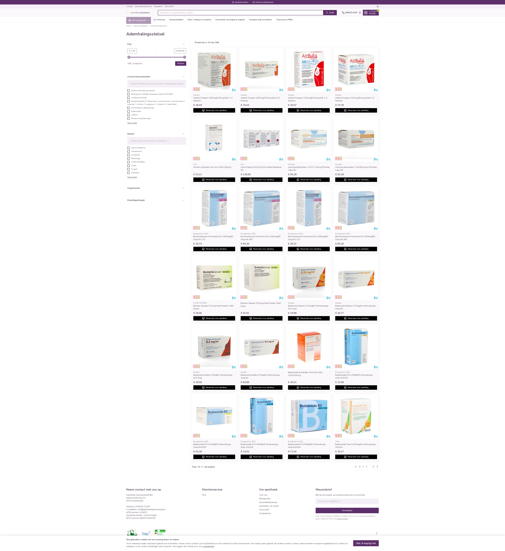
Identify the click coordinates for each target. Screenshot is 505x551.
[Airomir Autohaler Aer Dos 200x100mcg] (214, 139)
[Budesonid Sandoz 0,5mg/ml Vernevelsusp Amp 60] (261, 346)
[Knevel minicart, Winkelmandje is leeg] (365, 12)
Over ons (263, 495)
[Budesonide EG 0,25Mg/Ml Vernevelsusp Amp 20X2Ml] (356, 346)
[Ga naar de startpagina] (139, 13)
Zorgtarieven (265, 513)
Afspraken (158, 6)
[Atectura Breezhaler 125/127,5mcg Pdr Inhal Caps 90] (308, 139)
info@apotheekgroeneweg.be (151, 509)
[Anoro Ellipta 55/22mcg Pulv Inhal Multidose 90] (261, 139)
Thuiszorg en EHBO (284, 19)
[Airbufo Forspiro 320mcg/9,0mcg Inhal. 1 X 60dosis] (308, 69)
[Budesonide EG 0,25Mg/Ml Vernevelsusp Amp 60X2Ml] (214, 416)
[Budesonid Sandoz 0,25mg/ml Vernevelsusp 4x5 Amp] (308, 277)
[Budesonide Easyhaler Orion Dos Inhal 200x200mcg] (308, 346)
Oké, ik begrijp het (366, 543)
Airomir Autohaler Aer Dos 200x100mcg (212, 167)
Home (128, 26)
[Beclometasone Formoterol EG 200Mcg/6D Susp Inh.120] (308, 208)
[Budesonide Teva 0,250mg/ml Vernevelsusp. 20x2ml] (356, 416)
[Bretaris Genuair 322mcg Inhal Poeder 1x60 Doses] (214, 277)
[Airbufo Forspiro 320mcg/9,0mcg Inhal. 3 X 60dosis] (356, 69)
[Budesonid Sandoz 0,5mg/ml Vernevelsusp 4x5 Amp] (214, 346)
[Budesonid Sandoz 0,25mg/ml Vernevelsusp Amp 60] (356, 277)
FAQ (204, 495)
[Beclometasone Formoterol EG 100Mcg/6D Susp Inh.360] (261, 208)
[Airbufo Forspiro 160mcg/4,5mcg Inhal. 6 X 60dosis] (261, 69)
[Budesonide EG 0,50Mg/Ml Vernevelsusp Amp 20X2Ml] (261, 416)
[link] (356, 466)
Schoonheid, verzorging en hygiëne (230, 19)
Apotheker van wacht (269, 506)
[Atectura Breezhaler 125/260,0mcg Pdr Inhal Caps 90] (356, 139)
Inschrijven (347, 510)
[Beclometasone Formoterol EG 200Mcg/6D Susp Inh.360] (356, 208)
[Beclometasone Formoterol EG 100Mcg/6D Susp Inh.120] (214, 208)
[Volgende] (377, 466)
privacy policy (342, 518)
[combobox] (240, 12)
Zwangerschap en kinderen (260, 19)
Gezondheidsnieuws (143, 6)
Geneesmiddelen (176, 19)
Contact (129, 6)
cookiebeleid (208, 546)
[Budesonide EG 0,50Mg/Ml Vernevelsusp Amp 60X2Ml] (308, 416)
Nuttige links (265, 498)
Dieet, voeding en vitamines (199, 19)
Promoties (160, 19)
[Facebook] (377, 534)
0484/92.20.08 (142, 506)
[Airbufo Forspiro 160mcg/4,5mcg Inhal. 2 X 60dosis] (214, 69)
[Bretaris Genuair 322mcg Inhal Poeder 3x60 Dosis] (261, 277)
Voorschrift (169, 6)
